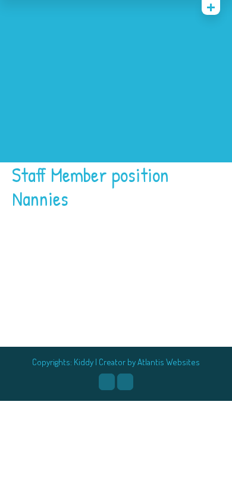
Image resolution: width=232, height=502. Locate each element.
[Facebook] (107, 382)
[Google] (48, 10)
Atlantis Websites (168, 362)
